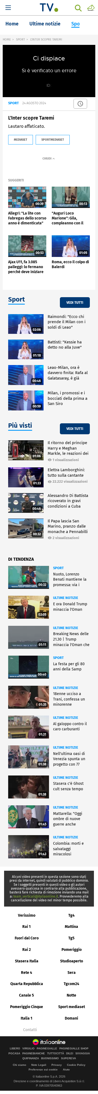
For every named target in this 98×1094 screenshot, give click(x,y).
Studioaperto (71, 961)
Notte (71, 995)
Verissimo (26, 915)
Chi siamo (19, 1064)
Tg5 (71, 938)
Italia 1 (26, 1018)
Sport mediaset (71, 1007)
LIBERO (15, 1048)
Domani (71, 1018)
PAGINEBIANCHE (33, 1053)
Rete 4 (26, 972)
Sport (77, 24)
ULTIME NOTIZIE (65, 598)
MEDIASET (20, 139)
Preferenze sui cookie (43, 1069)
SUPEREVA (68, 1058)
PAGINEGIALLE (47, 1048)
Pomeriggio (72, 949)
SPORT (20, 39)
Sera (72, 972)
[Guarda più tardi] (80, 104)
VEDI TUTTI (74, 302)
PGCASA (14, 1053)
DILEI (69, 1053)
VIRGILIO (28, 1048)
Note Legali (38, 1064)
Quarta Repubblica (26, 984)
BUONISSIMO (50, 1058)
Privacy (56, 1064)
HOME (7, 39)
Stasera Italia (26, 961)
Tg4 (71, 915)
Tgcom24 (71, 984)
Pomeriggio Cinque (26, 1007)
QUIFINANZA (30, 1058)
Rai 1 (26, 926)
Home (12, 24)
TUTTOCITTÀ (55, 1053)
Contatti (30, 1030)
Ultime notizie (44, 24)
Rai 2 (26, 949)
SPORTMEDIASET (52, 139)
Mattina (71, 926)
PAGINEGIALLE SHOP (73, 1048)
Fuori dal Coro (27, 938)
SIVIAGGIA (82, 1053)
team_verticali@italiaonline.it (35, 896)
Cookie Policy (76, 1064)
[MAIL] (91, 7)
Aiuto (66, 1069)
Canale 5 (26, 995)
